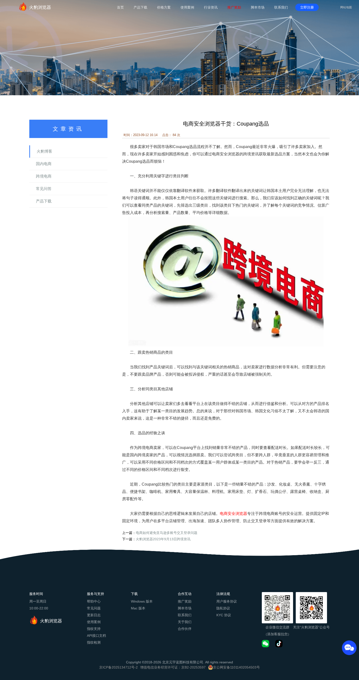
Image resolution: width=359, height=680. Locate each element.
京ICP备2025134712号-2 (118, 667)
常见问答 (44, 189)
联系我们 (281, 7)
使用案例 (187, 7)
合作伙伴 (184, 629)
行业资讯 (211, 7)
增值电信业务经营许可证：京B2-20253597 (173, 667)
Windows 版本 (142, 601)
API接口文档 (96, 636)
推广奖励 (234, 7)
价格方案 (164, 7)
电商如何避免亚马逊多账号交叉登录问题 (166, 533)
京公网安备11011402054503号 (236, 667)
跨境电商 (44, 176)
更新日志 (94, 615)
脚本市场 (257, 7)
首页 (120, 7)
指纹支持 (94, 629)
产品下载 (140, 7)
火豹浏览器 (40, 7)
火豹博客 (44, 151)
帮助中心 (94, 601)
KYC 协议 (223, 615)
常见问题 (94, 608)
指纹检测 (94, 642)
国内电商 (44, 164)
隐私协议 (223, 608)
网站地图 (346, 7)
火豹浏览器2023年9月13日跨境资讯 (163, 539)
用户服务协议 (226, 601)
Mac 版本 (138, 608)
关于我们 (184, 622)
